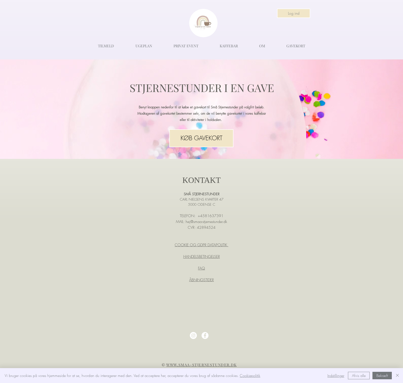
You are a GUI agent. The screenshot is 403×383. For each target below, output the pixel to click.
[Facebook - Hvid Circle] (205, 335)
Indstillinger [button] (335, 375)
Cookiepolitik (250, 375)
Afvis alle (359, 375)
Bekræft (382, 375)
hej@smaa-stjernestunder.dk (206, 221)
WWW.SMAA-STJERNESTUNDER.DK (201, 364)
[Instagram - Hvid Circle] (193, 335)
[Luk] (397, 375)
